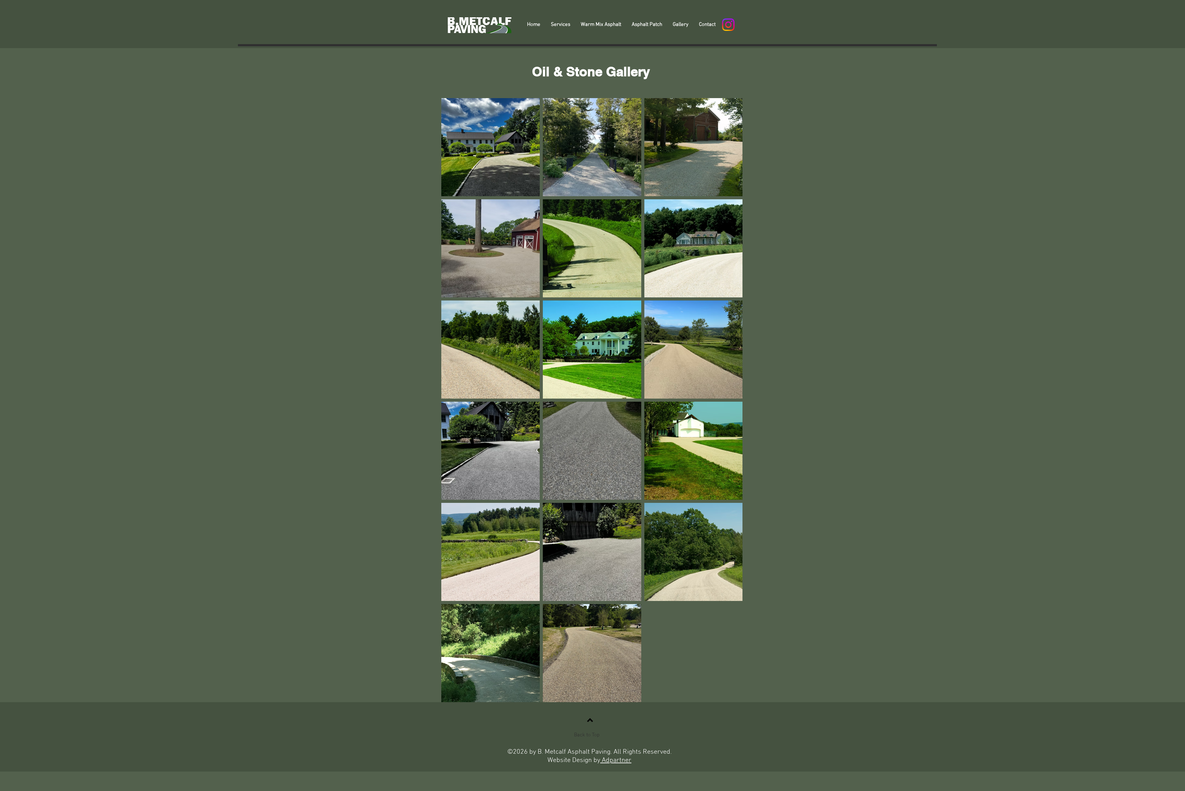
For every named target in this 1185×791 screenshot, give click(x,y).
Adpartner (615, 760)
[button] (561, 25)
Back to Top (587, 735)
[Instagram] (728, 24)
